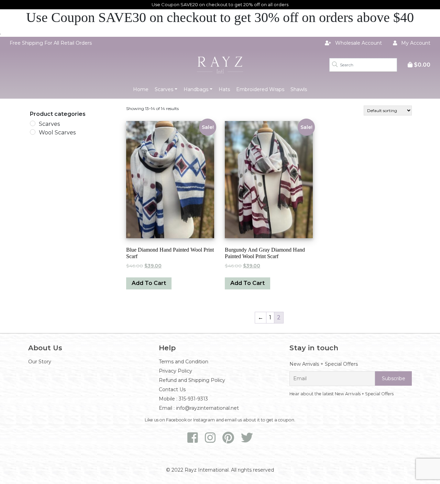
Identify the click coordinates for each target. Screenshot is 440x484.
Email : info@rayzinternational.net (199, 408)
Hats (224, 89)
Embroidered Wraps (260, 89)
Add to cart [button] (149, 283)
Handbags (196, 89)
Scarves (164, 89)
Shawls (298, 89)
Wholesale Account (358, 43)
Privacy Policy (175, 371)
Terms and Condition (183, 362)
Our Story (39, 362)
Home (140, 89)
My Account (415, 43)
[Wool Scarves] (32, 132)
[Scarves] (32, 123)
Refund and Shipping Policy (192, 380)
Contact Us (172, 389)
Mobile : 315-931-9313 (183, 399)
